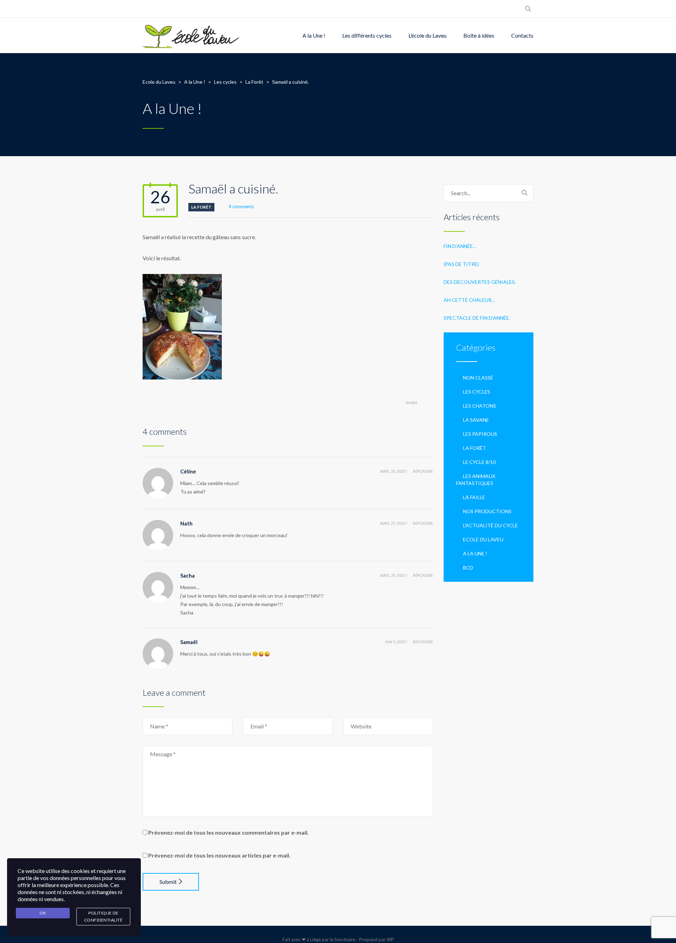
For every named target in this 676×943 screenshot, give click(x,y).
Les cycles (476, 392)
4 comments (241, 206)
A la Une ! (313, 35)
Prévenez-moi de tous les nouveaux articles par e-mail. (219, 855)
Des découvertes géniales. (480, 282)
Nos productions (487, 511)
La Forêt (201, 207)
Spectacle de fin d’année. (477, 318)
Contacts (522, 35)
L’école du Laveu (427, 35)
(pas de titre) (461, 264)
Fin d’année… (460, 246)
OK (42, 913)
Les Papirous (480, 434)
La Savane (476, 420)
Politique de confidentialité (103, 916)
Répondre (423, 471)
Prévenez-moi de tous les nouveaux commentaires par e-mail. (228, 832)
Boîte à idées (478, 35)
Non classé (478, 378)
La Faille (474, 497)
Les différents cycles (367, 35)
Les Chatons (479, 406)
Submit (168, 881)
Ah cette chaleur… (469, 300)
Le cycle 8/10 (479, 462)
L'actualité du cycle (490, 525)
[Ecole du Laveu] (191, 35)
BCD (468, 568)
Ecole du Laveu (483, 539)
